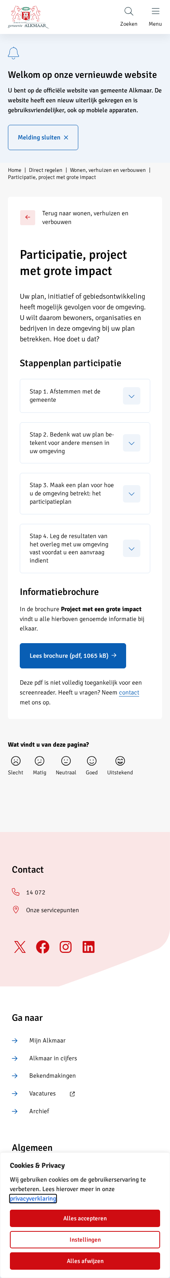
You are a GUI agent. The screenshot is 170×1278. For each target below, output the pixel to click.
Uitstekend (120, 772)
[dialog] (85, 1215)
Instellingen (85, 1239)
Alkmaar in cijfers (53, 1058)
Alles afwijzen (85, 1261)
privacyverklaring (33, 1199)
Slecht (15, 772)
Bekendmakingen (52, 1076)
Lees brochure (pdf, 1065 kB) (69, 656)
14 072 (35, 892)
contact (129, 692)
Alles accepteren (85, 1218)
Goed (92, 772)
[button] (85, 396)
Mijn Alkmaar (47, 1041)
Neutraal (66, 772)
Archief (39, 1111)
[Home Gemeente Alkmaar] (28, 17)
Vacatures (34, 1094)
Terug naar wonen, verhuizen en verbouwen (85, 217)
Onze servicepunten (52, 910)
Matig (39, 772)
